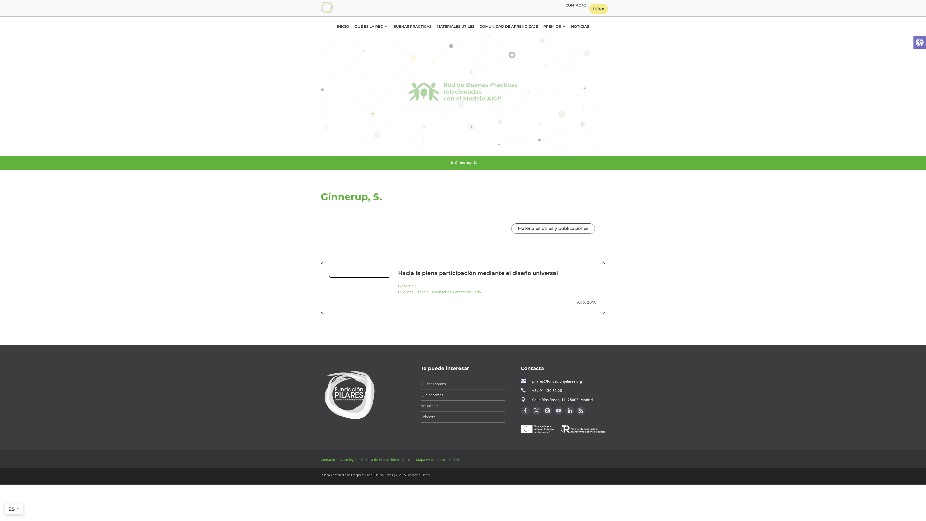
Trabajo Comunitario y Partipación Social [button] (449, 291)
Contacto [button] (575, 5)
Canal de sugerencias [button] (544, 445)
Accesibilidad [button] (448, 459)
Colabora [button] (428, 416)
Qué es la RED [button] (368, 27)
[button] (919, 42)
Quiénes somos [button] (433, 383)
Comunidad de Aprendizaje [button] (509, 27)
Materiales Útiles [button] (455, 27)
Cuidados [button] (405, 291)
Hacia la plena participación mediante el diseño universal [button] (478, 273)
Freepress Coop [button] (361, 475)
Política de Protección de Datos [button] (386, 459)
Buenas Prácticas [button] (412, 27)
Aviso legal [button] (349, 459)
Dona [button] (598, 9)
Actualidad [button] (429, 405)
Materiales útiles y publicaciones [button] (553, 228)
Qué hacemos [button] (432, 394)
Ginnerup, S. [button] (408, 285)
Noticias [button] (580, 27)
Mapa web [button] (424, 459)
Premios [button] (552, 27)
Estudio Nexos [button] (383, 475)
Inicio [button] (343, 27)
